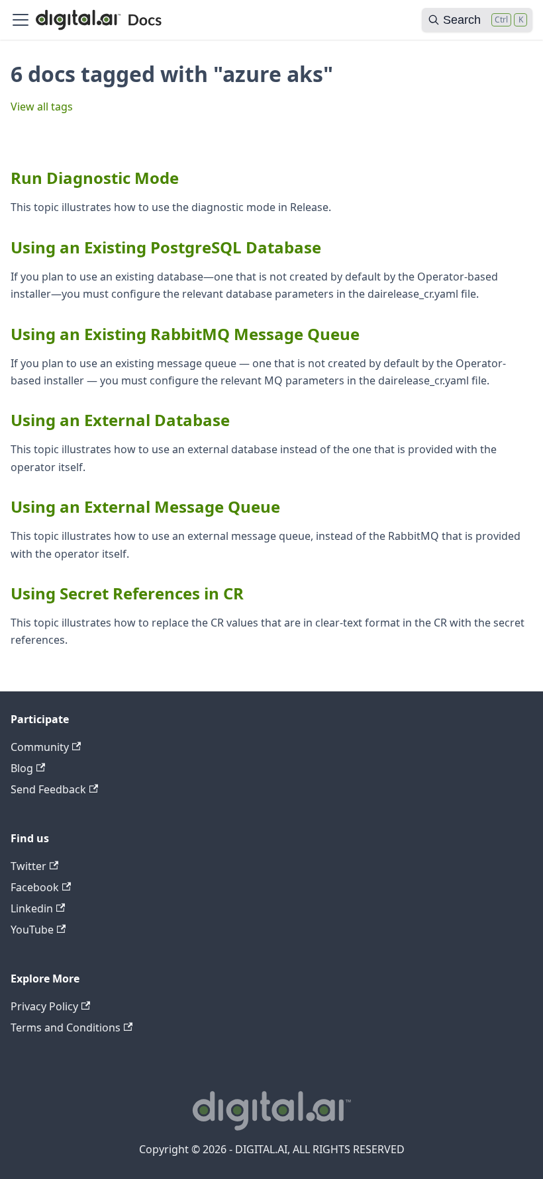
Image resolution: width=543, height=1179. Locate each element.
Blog (22, 768)
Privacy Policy (44, 1006)
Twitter (28, 866)
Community (40, 747)
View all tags (42, 106)
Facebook (35, 887)
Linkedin (32, 908)
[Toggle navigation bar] (20, 20)
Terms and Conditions (66, 1027)
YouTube (32, 929)
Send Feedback (48, 789)
